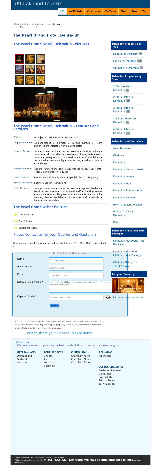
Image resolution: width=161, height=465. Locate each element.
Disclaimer (105, 374)
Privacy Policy (107, 380)
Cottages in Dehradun (128, 67)
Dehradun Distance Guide (128, 169)
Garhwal (22, 359)
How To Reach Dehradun (128, 204)
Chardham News (81, 359)
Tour (124, 11)
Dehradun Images (124, 176)
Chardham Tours (80, 362)
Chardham (93, 11)
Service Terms (107, 384)
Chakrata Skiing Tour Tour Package (126, 264)
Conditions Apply (28, 227)
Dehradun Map (122, 183)
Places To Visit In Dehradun (123, 213)
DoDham (110, 11)
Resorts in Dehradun (127, 53)
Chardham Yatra (80, 356)
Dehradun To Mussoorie (127, 190)
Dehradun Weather (124, 197)
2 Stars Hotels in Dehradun (123, 99)
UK (62, 11)
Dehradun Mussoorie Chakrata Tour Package (127, 253)
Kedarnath (50, 362)
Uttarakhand (20, 24)
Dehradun (36, 24)
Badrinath (49, 366)
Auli (46, 359)
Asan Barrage (121, 148)
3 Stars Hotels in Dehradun (123, 109)
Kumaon (22, 362)
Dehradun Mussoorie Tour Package (128, 242)
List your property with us (128, 297)
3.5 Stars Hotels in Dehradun (124, 120)
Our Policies (25, 221)
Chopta (48, 356)
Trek (134, 11)
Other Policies (26, 214)
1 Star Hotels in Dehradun (122, 88)
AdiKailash (75, 11)
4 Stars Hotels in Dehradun (123, 131)
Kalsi (116, 222)
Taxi (144, 11)
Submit (54, 305)
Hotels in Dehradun (127, 60)
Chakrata (118, 155)
